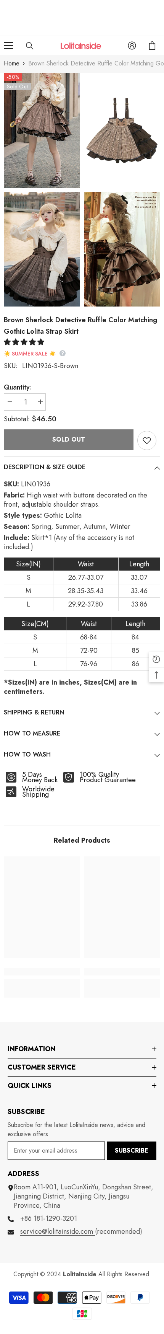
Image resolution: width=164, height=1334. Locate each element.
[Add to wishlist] (146, 440)
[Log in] (132, 46)
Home (11, 63)
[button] (25, 342)
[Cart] (152, 45)
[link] (42, 971)
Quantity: (18, 387)
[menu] (8, 45)
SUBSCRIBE (131, 1150)
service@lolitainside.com (57, 1231)
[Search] (29, 46)
